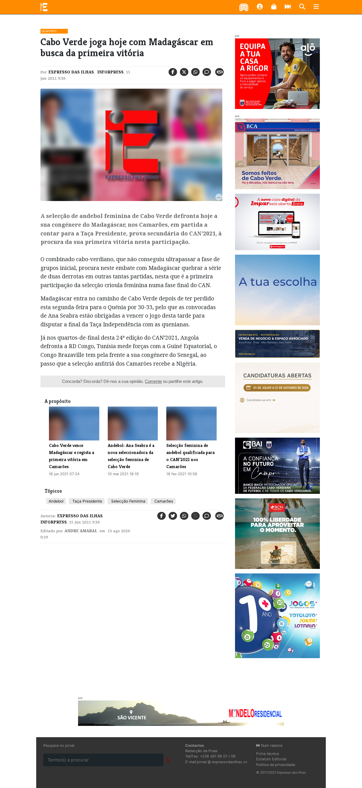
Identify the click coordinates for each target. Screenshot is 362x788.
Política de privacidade (275, 765)
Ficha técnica (267, 754)
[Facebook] (173, 72)
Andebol (56, 501)
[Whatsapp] (195, 72)
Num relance (271, 745)
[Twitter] (184, 72)
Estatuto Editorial (271, 759)
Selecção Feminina (127, 501)
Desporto (49, 31)
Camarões (163, 501)
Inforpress (110, 72)
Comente (153, 381)
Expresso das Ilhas (71, 72)
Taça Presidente (86, 501)
